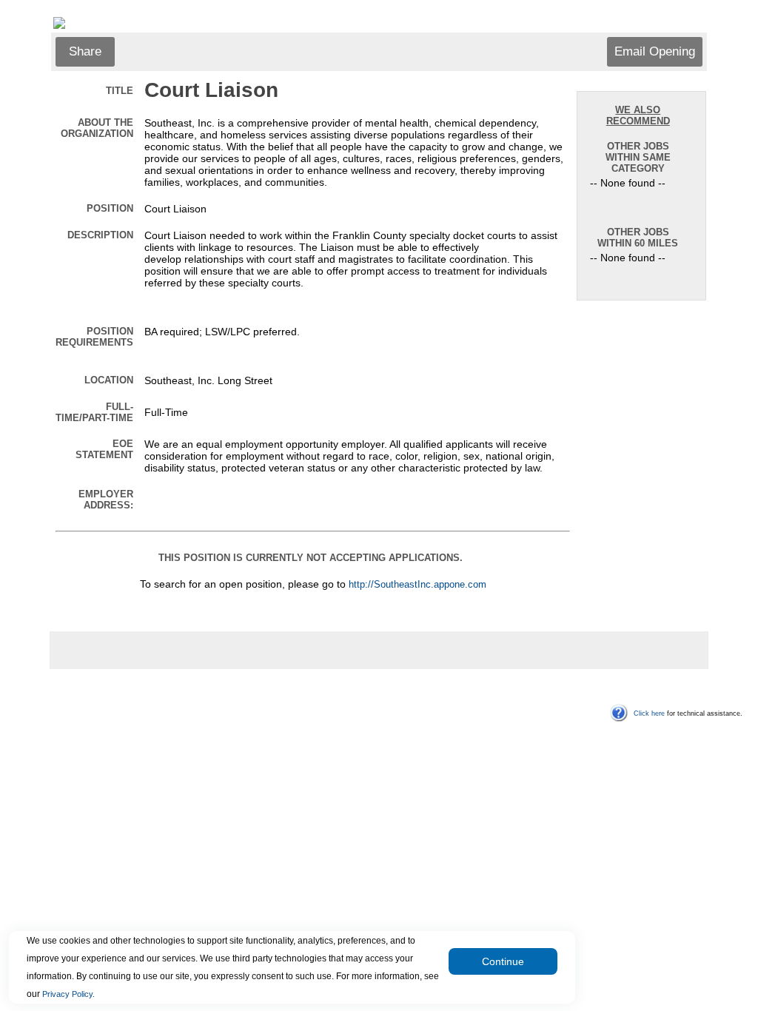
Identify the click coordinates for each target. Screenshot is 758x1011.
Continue (503, 961)
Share (85, 51)
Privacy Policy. (68, 994)
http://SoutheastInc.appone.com (417, 585)
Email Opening (654, 51)
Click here (649, 713)
